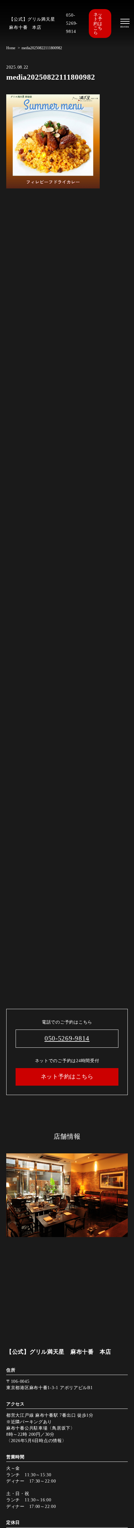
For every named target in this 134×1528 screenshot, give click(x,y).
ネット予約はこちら (97, 23)
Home (10, 48)
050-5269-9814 (72, 23)
